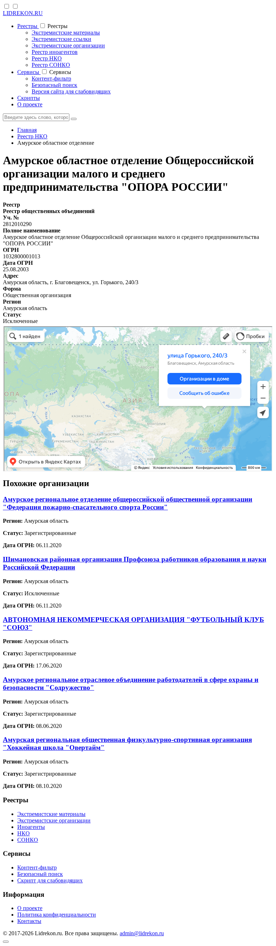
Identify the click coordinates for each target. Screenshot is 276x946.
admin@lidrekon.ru (142, 933)
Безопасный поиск (54, 85)
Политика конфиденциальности (56, 915)
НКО (23, 833)
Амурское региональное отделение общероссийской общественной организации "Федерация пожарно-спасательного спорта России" (127, 503)
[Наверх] (6, 942)
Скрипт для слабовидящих (50, 880)
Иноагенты (31, 827)
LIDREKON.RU (23, 13)
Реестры (28, 26)
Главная (27, 130)
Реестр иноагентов (55, 52)
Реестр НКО (47, 58)
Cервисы (29, 72)
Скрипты (28, 98)
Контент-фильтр (51, 78)
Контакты (29, 921)
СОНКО (27, 840)
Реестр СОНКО (51, 65)
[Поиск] (74, 119)
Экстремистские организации (68, 45)
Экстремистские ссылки (61, 39)
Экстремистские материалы (66, 32)
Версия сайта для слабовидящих (71, 91)
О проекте (29, 104)
